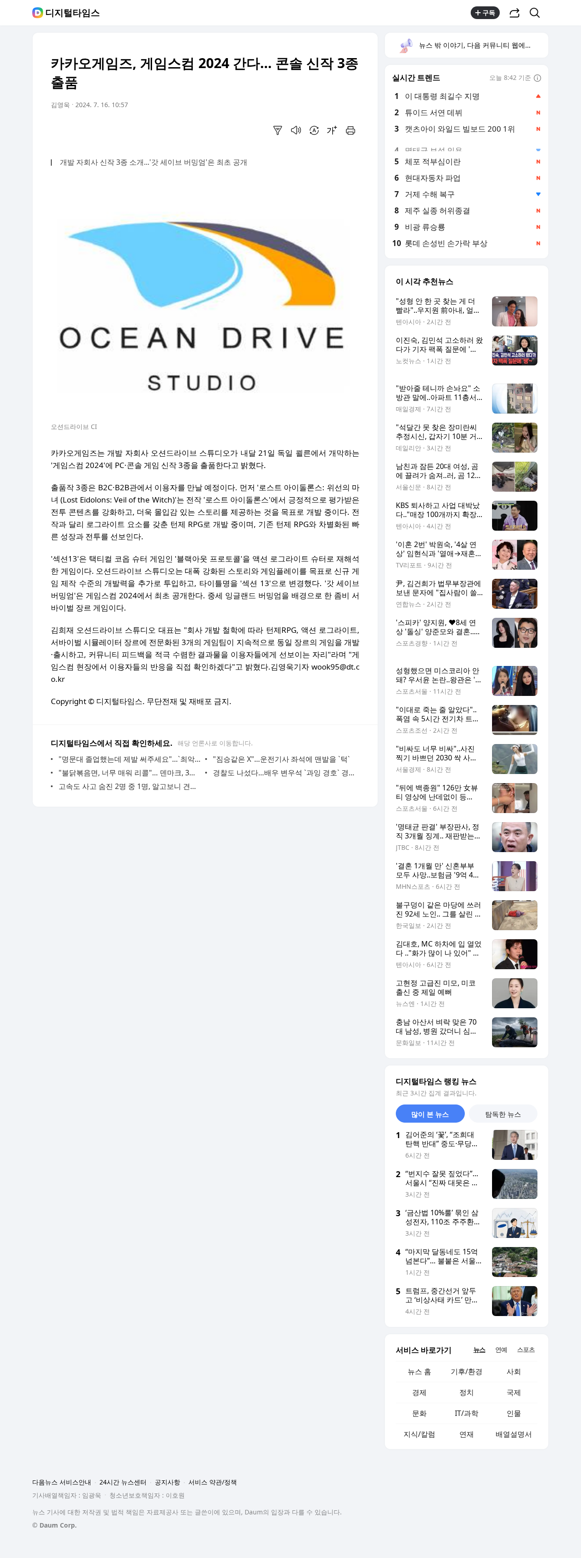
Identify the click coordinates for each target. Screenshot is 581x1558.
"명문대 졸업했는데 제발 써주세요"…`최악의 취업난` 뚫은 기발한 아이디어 (130, 759)
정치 (466, 1392)
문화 (419, 1413)
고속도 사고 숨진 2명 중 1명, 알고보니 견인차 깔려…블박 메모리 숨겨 (130, 786)
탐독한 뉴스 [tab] (503, 1114)
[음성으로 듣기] (296, 130)
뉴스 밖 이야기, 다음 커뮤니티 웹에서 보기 (483, 44)
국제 (514, 1392)
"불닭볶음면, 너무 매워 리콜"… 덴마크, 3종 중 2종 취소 (130, 773)
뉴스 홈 (419, 1371)
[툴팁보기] (537, 78)
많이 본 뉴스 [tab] (430, 1114)
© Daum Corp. (54, 1525)
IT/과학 (466, 1413)
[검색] (538, 13)
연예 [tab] (501, 1349)
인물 (514, 1413)
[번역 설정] (314, 130)
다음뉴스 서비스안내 (61, 1482)
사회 (514, 1371)
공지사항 (167, 1482)
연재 (466, 1434)
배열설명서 (514, 1434)
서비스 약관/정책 (212, 1482)
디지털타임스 (72, 12)
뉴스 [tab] (479, 1349)
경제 (419, 1392)
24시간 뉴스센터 (123, 1482)
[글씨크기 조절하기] (332, 130)
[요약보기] (278, 130)
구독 (489, 12)
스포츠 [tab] (526, 1349)
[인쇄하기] (350, 130)
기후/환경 (467, 1371)
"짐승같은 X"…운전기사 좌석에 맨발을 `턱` (281, 759)
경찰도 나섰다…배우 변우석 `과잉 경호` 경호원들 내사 (284, 773)
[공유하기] (515, 13)
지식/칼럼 (419, 1434)
